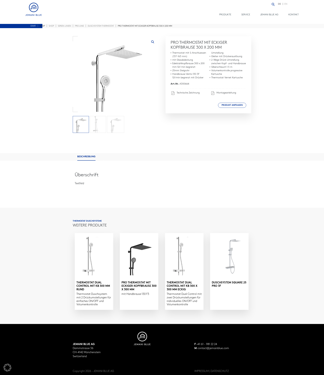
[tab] (89, 157)
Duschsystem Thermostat (101, 26)
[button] (153, 42)
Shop (51, 26)
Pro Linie (79, 26)
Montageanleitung (226, 93)
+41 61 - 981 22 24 (206, 344)
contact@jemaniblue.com (213, 348)
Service (245, 14)
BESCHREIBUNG (86, 156)
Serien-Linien (64, 26)
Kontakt (293, 14)
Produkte (225, 14)
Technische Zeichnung (188, 93)
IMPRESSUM (201, 371)
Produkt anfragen (232, 105)
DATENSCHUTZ (220, 371)
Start (33, 26)
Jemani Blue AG (269, 14)
